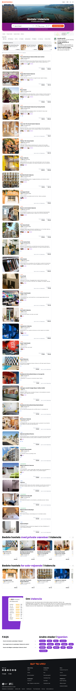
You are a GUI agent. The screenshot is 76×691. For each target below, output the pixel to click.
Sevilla (63, 647)
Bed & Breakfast (23, 447)
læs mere (24, 52)
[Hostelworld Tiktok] (15, 670)
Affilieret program (63, 683)
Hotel (21, 432)
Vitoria (71, 644)
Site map (43, 688)
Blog (44, 672)
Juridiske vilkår (17, 688)
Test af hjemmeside (36, 688)
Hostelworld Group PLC (64, 669)
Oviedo (57, 644)
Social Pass (46, 669)
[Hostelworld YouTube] (10, 670)
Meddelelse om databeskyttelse (7, 688)
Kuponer (23, 688)
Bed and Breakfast (30, 675)
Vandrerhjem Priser (47, 677)
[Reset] (33, 26)
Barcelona (42, 640)
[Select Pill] (70, 2)
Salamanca (63, 640)
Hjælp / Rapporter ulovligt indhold (33, 683)
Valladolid (42, 647)
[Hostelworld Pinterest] (13, 670)
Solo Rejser (46, 680)
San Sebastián (43, 650)
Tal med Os (29, 680)
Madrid (49, 640)
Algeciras (56, 647)
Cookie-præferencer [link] (49, 688)
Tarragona (42, 644)
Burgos (49, 647)
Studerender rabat (47, 683)
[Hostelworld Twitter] (5, 670)
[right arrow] (73, 537)
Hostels (28, 669)
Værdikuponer (29, 688)
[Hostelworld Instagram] (8, 670)
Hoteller (28, 672)
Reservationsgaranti (47, 675)
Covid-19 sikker (25, 335)
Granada (70, 647)
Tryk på (61, 672)
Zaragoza (64, 644)
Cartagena (50, 644)
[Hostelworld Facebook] (3, 670)
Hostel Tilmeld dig (63, 680)
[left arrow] (70, 537)
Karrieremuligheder (63, 675)
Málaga (55, 640)
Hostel (22, 55)
